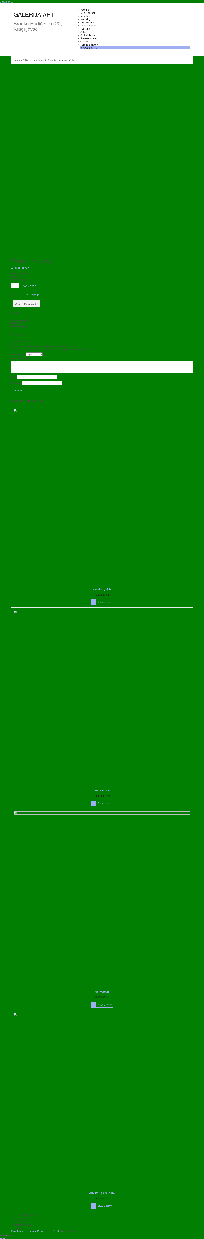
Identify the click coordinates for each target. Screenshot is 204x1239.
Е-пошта (16, 383)
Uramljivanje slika (89, 25)
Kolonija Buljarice (89, 44)
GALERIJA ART (34, 14)
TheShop (58, 1231)
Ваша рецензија (20, 358)
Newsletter (85, 16)
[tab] (18, 303)
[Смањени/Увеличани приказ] (11, 1235)
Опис (17, 303)
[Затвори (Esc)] (1, 1235)
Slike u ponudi (87, 12)
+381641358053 (22, 1218)
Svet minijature (87, 35)
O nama (84, 41)
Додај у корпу (29, 285)
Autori (83, 31)
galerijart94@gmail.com (25, 1215)
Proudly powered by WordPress (27, 1231)
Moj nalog (85, 19)
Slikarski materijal (89, 38)
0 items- (88, 47)
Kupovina (85, 28)
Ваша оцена (18, 354)
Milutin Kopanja (48, 59)
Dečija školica (87, 22)
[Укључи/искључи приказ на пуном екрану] (7, 1235)
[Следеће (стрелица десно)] (4, 1238)
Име (14, 377)
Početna (84, 9)
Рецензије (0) (31, 303)
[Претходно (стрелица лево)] (1, 1238)
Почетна (18, 59)
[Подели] (4, 1235)
